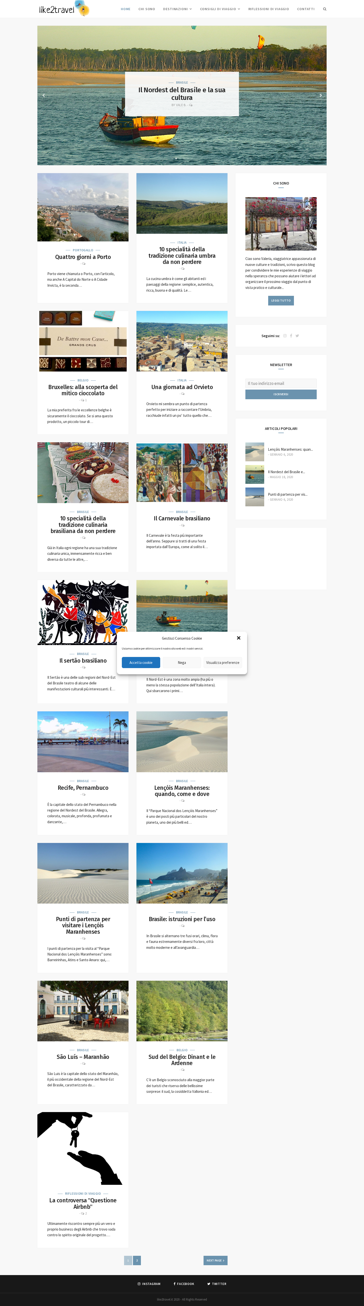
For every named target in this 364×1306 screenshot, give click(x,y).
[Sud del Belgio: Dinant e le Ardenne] (182, 1011)
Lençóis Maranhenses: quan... (290, 449)
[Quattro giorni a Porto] (83, 207)
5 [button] (187, 156)
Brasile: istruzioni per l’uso (182, 919)
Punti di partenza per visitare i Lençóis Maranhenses (83, 925)
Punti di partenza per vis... (288, 494)
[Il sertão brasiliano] (83, 612)
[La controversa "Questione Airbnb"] (83, 1148)
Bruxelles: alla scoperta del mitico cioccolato (82, 390)
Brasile (182, 82)
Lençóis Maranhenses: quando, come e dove (182, 94)
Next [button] (321, 95)
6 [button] (191, 156)
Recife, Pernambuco (83, 787)
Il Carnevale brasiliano (182, 518)
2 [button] (176, 156)
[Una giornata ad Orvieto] (182, 341)
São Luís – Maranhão (83, 1056)
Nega (182, 662)
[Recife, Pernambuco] (83, 741)
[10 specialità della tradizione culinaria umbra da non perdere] (182, 203)
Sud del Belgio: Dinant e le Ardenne (182, 1060)
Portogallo (83, 250)
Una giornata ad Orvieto (182, 387)
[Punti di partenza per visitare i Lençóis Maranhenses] (83, 873)
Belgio (83, 380)
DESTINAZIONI (175, 9)
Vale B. (181, 105)
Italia (182, 242)
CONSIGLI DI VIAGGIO (218, 9)
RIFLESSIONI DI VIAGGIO (268, 9)
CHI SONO (146, 9)
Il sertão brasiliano (83, 660)
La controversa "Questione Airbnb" (83, 1203)
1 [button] (172, 156)
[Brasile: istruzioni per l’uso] (182, 873)
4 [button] (183, 156)
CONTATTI (306, 9)
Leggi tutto (281, 300)
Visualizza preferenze (222, 662)
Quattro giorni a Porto (83, 257)
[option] (182, 95)
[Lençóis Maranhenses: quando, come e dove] (182, 741)
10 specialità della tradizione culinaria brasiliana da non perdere (83, 525)
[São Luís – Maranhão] (83, 1011)
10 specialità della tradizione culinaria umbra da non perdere (181, 255)
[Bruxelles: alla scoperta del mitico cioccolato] (83, 341)
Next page (214, 1260)
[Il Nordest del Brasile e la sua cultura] (182, 610)
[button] (239, 638)
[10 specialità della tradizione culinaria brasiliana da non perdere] (83, 472)
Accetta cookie (141, 662)
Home (125, 9)
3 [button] (180, 156)
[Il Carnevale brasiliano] (182, 472)
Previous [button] (43, 95)
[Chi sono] (281, 249)
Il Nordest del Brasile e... (286, 471)
